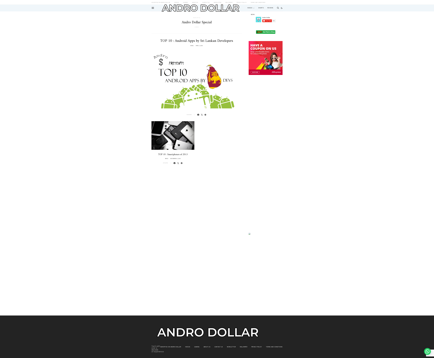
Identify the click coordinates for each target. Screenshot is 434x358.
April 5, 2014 (199, 45)
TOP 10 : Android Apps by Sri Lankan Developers (196, 41)
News (253, 14)
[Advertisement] (266, 116)
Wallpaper (243, 347)
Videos (249, 8)
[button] (282, 8)
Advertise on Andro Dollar (170, 347)
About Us (207, 347)
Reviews (270, 8)
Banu (192, 45)
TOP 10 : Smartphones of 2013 (173, 155)
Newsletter (231, 347)
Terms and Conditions (258, 2)
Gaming (196, 347)
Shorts (261, 8)
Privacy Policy (256, 347)
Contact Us (218, 347)
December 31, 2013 (175, 158)
